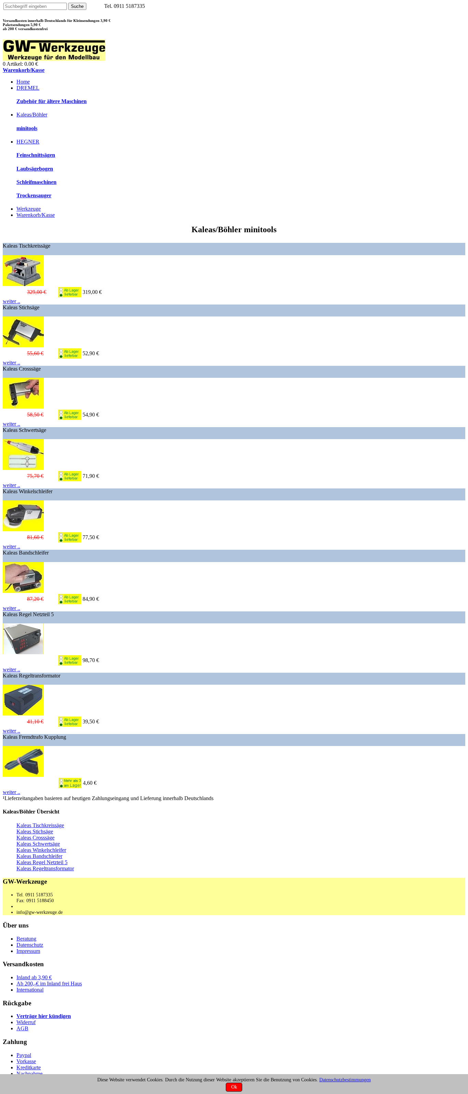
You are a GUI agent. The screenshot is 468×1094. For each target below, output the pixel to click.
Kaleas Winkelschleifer (41, 850)
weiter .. (11, 301)
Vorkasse (26, 1061)
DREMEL (27, 88)
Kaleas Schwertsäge (38, 844)
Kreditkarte (28, 1067)
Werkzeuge (28, 209)
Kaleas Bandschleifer (39, 856)
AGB (22, 1028)
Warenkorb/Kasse (24, 70)
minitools (26, 128)
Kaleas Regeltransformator (45, 868)
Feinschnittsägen (35, 155)
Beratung (26, 939)
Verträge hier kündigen (43, 1016)
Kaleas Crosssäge (35, 838)
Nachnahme (29, 1074)
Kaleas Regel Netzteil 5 (41, 862)
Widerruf (26, 1022)
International (30, 990)
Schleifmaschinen (36, 182)
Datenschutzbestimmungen (345, 1079)
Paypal (23, 1055)
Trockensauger (33, 195)
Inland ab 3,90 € (34, 977)
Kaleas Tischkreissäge (40, 825)
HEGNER (27, 142)
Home (23, 82)
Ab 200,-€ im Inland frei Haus (49, 983)
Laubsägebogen (34, 169)
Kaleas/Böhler (31, 114)
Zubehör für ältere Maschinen (51, 101)
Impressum (28, 951)
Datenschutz (29, 945)
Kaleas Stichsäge (34, 831)
